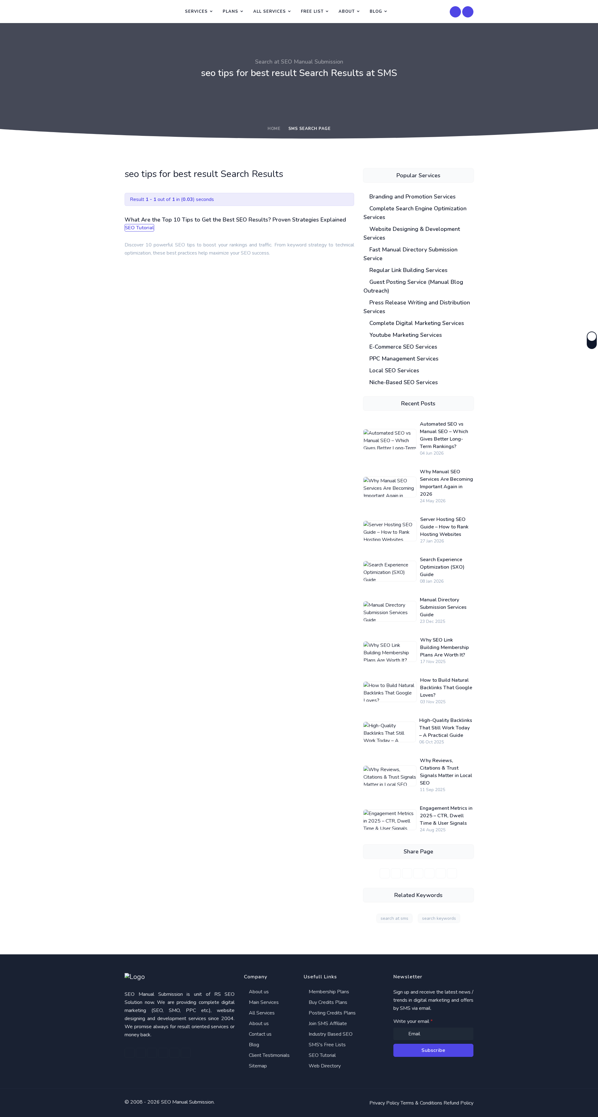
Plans (230, 11)
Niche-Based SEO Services (403, 382)
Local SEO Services (393, 370)
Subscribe (433, 1050)
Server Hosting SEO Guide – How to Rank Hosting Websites (444, 527)
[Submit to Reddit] (441, 873)
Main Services (263, 1002)
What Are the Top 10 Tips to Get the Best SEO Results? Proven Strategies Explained (235, 219)
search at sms (394, 918)
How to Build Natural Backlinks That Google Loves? (446, 688)
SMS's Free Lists (326, 1044)
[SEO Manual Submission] (180, 977)
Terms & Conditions (421, 1103)
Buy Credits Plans (327, 1002)
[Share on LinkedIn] (407, 873)
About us (258, 991)
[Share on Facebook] (385, 873)
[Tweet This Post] (396, 873)
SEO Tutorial (321, 1055)
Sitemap (257, 1065)
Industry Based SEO (330, 1034)
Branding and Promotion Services (412, 196)
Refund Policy (458, 1103)
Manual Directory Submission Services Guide (443, 607)
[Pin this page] (418, 873)
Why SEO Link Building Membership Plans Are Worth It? (444, 647)
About (347, 11)
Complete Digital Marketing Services (416, 323)
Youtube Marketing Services (405, 335)
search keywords (439, 918)
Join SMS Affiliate (327, 1023)
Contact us (260, 1034)
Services (196, 11)
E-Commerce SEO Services (402, 347)
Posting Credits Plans (331, 1013)
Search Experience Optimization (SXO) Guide (442, 567)
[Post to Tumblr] (429, 873)
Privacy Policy (384, 1103)
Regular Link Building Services (408, 270)
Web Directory (324, 1065)
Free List (312, 11)
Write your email (413, 1021)
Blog (376, 11)
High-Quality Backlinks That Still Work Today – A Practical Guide (445, 728)
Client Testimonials (269, 1055)
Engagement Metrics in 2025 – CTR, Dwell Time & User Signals (446, 816)
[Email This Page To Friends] (452, 873)
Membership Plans (328, 991)
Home (274, 128)
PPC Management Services (403, 358)
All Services (269, 11)
